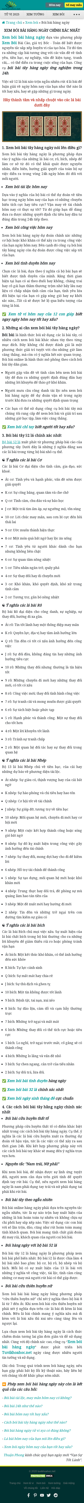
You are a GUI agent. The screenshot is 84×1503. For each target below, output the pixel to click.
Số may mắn (74, 5)
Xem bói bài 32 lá (22, 1089)
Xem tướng (35, 14)
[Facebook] (28, 1495)
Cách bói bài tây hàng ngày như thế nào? (35, 1422)
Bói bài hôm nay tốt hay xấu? (26, 1414)
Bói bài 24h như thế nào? (23, 1406)
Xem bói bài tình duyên (27, 1080)
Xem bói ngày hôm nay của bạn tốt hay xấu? (38, 1447)
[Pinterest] (35, 1495)
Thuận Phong (13, 1455)
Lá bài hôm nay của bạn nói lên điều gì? (34, 1438)
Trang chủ (15, 1483)
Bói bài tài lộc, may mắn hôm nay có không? (37, 1398)
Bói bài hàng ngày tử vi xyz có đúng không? (37, 1430)
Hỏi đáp (55, 1488)
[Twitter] (49, 1495)
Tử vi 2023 (11, 14)
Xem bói (58, 14)
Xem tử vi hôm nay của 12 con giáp (41, 313)
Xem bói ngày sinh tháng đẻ (30, 1098)
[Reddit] (55, 1495)
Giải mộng (69, 1483)
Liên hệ (44, 1488)
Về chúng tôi (31, 1488)
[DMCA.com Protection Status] (42, 1476)
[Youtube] (42, 1495)
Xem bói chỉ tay (20, 426)
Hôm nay (55, 5)
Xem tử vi (28, 1483)
